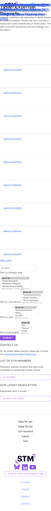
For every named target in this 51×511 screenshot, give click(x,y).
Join (25, 441)
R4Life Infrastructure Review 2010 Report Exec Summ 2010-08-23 (25, 9)
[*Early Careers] (33, 297)
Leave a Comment (12, 69)
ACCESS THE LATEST (14, 398)
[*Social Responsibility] (15, 286)
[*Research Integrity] (15, 283)
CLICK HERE (9, 377)
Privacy (25, 496)
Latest (25, 436)
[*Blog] (26, 313)
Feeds (25, 489)
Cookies (25, 504)
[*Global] (25, 328)
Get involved (25, 431)
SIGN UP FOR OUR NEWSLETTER (25, 474)
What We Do (25, 426)
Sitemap (25, 482)
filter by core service (10, 302)
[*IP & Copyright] (33, 300)
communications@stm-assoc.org (20, 354)
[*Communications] (33, 295)
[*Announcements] (26, 310)
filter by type (6, 317)
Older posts (6, 260)
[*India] (25, 331)
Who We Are (25, 421)
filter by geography (9, 332)
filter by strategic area (11, 272)
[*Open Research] (15, 281)
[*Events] (26, 315)
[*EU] (25, 325)
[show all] (15, 278)
